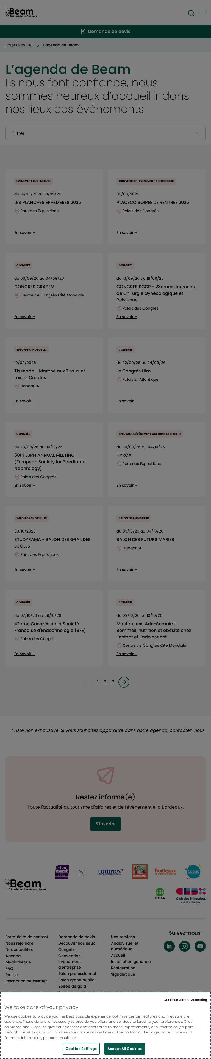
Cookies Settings (81, 1048)
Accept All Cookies (124, 1048)
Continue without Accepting (185, 1000)
